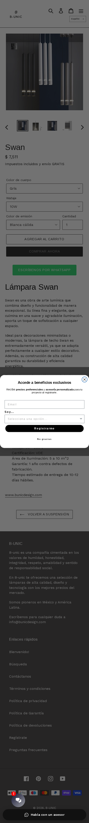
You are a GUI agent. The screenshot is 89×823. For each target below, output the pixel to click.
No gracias (44, 439)
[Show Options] (81, 419)
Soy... (9, 411)
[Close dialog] (84, 379)
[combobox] (43, 419)
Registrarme (44, 428)
